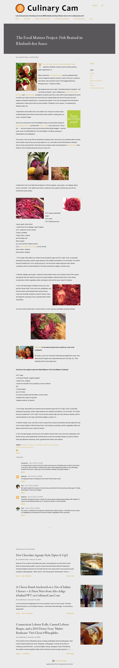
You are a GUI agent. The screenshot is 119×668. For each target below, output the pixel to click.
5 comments (26, 653)
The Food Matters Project (97, 88)
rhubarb (92, 85)
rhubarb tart (69, 92)
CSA (91, 75)
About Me (27, 18)
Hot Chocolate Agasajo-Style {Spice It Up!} (42, 555)
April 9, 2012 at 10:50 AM (35, 476)
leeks (91, 83)
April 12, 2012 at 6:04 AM (32, 508)
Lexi (22, 485)
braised (92, 73)
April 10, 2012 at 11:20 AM (35, 497)
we (19, 128)
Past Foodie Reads (79, 18)
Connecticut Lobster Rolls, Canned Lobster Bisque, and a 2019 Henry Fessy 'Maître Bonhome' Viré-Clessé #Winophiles (42, 628)
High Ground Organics (96, 80)
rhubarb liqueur (72, 145)
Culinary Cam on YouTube (42, 18)
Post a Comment (27, 613)
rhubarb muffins (29, 95)
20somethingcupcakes (23, 125)
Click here (38, 347)
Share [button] (92, 63)
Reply (23, 472)
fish (91, 78)
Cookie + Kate (43, 125)
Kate (22, 508)
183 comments (26, 576)
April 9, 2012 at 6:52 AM (36, 463)
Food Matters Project (55, 75)
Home (17, 18)
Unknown (24, 476)
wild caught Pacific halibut (28, 246)
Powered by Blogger (60, 661)
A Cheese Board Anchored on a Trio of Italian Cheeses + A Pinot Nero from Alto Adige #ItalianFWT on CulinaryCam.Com (43, 591)
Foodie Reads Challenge (62, 18)
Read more (70, 576)
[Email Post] (17, 451)
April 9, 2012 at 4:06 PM (31, 485)
